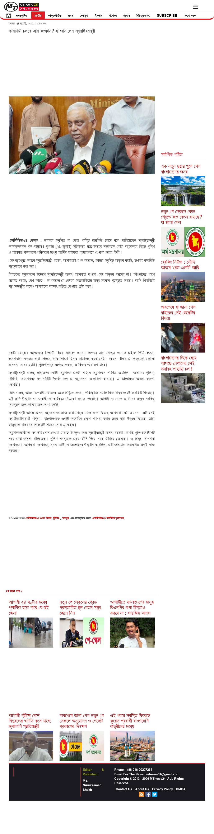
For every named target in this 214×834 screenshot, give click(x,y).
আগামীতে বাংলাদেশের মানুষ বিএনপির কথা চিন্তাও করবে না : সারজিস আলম (132, 607)
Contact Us (124, 789)
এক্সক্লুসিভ (21, 15)
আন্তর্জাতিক (54, 15)
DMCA (181, 789)
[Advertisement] (82, 64)
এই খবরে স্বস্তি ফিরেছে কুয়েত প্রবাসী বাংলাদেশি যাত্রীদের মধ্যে (130, 720)
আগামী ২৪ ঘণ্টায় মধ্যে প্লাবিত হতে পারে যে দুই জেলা (29, 607)
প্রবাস (126, 15)
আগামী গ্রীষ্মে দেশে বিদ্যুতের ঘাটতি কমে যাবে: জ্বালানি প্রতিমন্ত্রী (30, 720)
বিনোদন (113, 15)
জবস (70, 15)
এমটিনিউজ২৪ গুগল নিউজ (38, 518)
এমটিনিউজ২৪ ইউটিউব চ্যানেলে (108, 518)
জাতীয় (38, 15)
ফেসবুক (66, 518)
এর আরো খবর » (14, 590)
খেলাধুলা (84, 15)
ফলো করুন (190, 15)
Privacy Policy (162, 789)
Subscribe (167, 15)
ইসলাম (98, 15)
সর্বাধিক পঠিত (171, 154)
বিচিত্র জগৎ (142, 15)
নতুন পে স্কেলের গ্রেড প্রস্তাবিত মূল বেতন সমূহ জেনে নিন (80, 607)
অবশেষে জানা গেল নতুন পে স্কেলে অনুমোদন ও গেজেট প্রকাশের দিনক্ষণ (82, 720)
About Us (142, 789)
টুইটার (56, 518)
